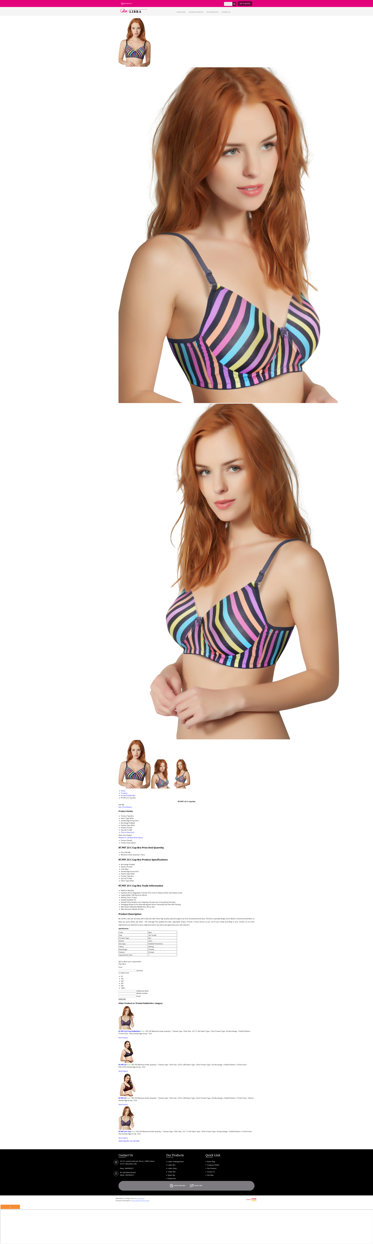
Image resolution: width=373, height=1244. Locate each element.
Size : (194, 1031)
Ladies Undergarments (176, 1161)
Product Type (126, 876)
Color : (128, 1034)
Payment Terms (126, 893)
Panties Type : (180, 1031)
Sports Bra (171, 1175)
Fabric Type (125, 881)
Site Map (210, 1175)
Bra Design (125, 864)
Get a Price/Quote (125, 807)
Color (123, 869)
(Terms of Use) (140, 1198)
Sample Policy (126, 902)
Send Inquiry (138, 837)
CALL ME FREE (134, 1141)
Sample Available (127, 900)
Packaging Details (127, 904)
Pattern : (236, 1065)
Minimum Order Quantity (130, 855)
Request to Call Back (126, 837)
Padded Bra (172, 1178)
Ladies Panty (172, 1168)
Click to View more (127, 832)
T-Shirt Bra (172, 1172)
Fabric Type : (208, 1031)
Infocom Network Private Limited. (140, 1200)
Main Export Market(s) (129, 907)
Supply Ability (126, 895)
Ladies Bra (171, 1165)
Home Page (181, 12)
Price (123, 852)
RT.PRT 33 (122, 1065)
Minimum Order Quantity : (162, 1031)
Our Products (212, 12)
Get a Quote (245, 3)
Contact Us (226, 12)
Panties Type (125, 874)
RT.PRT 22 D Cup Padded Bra (129, 1031)
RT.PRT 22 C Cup (125, 1131)
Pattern (123, 867)
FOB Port (124, 890)
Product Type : (222, 1031)
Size (122, 878)
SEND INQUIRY (124, 1141)
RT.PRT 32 (122, 1098)
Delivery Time (126, 897)
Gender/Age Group (128, 871)
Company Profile (196, 12)
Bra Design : (236, 1031)
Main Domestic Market (129, 909)
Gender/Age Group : (142, 1034)
